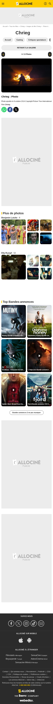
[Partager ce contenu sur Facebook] (10, 109)
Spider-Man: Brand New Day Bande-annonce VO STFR (14, 404)
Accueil (5, 26)
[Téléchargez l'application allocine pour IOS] (22, 640)
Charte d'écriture (43, 677)
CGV (9, 674)
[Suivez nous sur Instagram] (26, 623)
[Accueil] (24, 3)
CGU (49, 672)
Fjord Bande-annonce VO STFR (40, 404)
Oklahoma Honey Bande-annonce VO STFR (40, 336)
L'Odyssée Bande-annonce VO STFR (40, 370)
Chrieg (22, 26)
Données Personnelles (10, 677)
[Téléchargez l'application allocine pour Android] (31, 640)
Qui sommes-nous (17, 672)
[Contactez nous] (41, 623)
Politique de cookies (20, 674)
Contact (5, 672)
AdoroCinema (37, 659)
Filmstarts (10, 655)
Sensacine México (23, 662)
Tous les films (13, 26)
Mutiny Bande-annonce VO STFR (14, 336)
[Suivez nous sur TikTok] (34, 623)
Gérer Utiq (31, 680)
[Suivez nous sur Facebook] (11, 623)
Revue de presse (28, 677)
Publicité (41, 672)
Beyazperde (11, 659)
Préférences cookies (38, 674)
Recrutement (31, 672)
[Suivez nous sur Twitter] (19, 623)
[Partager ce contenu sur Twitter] (16, 109)
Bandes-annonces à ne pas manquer (26, 413)
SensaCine (36, 655)
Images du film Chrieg (33, 26)
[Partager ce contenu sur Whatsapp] (4, 109)
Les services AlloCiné (17, 680)
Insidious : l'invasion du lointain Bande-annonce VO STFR (14, 370)
